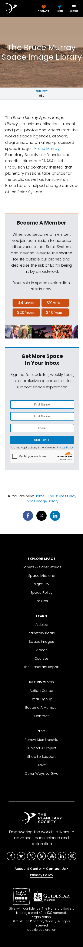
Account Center (28, 868)
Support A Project (41, 748)
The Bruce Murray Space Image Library (51, 499)
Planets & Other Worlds (42, 567)
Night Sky (41, 584)
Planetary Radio (41, 633)
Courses (41, 658)
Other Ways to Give (41, 773)
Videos (41, 650)
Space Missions (41, 575)
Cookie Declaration (41, 930)
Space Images (41, 641)
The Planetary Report (41, 667)
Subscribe (42, 440)
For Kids (41, 601)
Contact (41, 716)
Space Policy (41, 592)
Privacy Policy (65, 447)
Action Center (41, 690)
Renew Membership (41, 739)
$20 (26, 312)
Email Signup (42, 699)
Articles (41, 624)
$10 (55, 302)
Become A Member (41, 707)
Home (39, 496)
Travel (41, 765)
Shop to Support (41, 756)
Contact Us (56, 868)
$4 (26, 302)
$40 (55, 312)
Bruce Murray (47, 148)
